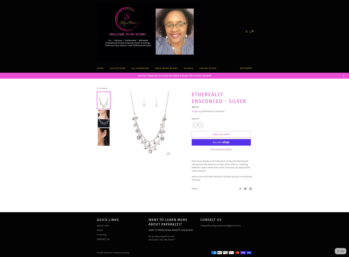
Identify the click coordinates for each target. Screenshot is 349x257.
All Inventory (140, 68)
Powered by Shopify (121, 253)
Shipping (196, 111)
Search (188, 68)
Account (246, 68)
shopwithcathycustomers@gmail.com (220, 225)
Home (100, 68)
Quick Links (103, 225)
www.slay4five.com (164, 236)
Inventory (102, 234)
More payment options (221, 149)
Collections (118, 68)
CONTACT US (103, 239)
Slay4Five (108, 253)
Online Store (207, 68)
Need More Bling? (166, 68)
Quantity (195, 119)
